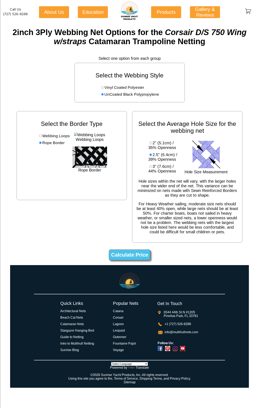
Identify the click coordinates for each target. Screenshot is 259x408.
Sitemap (130, 382)
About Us (54, 12)
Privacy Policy (180, 378)
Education (93, 12)
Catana (118, 311)
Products (166, 12)
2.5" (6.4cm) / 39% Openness (162, 157)
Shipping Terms (150, 378)
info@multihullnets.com (181, 332)
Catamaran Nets (72, 324)
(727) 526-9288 (15, 14)
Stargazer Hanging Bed (77, 330)
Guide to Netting (72, 337)
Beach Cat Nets (71, 317)
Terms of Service (126, 378)
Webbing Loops (56, 136)
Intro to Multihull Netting (77, 343)
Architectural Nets (73, 311)
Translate (142, 367)
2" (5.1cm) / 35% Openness (162, 145)
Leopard (119, 330)
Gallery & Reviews (205, 12)
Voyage (118, 350)
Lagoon (118, 324)
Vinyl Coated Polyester (124, 87)
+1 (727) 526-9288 (177, 324)
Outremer (119, 337)
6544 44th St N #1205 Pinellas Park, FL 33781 (181, 314)
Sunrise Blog (69, 350)
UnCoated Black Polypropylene (131, 94)
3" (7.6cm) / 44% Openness (162, 168)
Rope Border (53, 143)
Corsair (118, 317)
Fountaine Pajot (124, 343)
